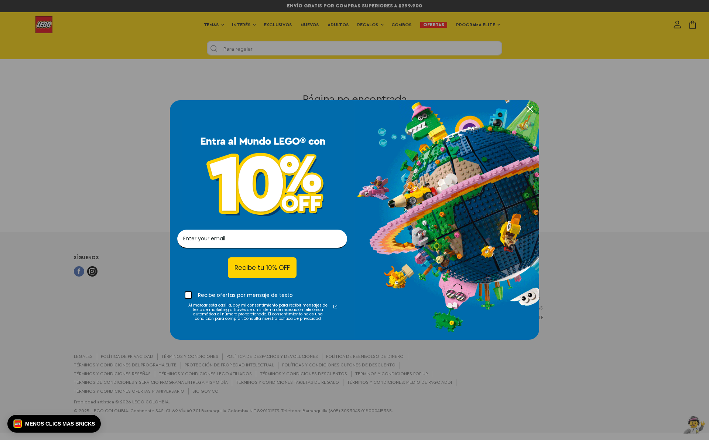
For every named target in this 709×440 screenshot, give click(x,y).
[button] (54, 424)
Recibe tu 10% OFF (262, 267)
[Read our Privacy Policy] (335, 306)
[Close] (530, 109)
